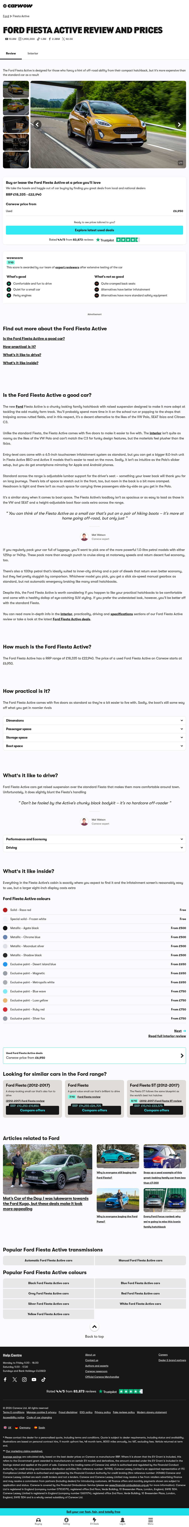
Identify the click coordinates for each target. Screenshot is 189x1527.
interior (155, 433)
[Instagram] (24, 1380)
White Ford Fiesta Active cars (140, 1304)
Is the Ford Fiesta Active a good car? (34, 338)
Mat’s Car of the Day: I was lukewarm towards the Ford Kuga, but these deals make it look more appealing (45, 1203)
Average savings (12, 1456)
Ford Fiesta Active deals (71, 619)
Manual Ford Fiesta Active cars (140, 1260)
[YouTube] (34, 1380)
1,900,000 (28, 38)
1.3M (43, 38)
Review (11, 53)
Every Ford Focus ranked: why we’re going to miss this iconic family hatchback (162, 1221)
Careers (163, 1354)
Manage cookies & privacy (41, 1412)
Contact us (91, 1360)
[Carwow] (17, 6)
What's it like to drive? (22, 355)
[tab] (11, 53)
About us (90, 1354)
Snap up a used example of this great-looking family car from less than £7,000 (165, 1177)
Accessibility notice (13, 1417)
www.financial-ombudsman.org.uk (129, 1485)
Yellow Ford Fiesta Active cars (48, 1314)
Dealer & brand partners (172, 1360)
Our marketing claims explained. (24, 1451)
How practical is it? (19, 347)
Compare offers (32, 1110)
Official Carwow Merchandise (102, 1376)
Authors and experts (96, 1365)
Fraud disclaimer (68, 1412)
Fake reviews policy (124, 1412)
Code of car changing (39, 1417)
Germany (24, 1427)
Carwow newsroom (96, 1371)
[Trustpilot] (116, 240)
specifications (122, 614)
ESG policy (86, 1412)
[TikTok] (43, 1380)
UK (9, 1427)
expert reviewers (67, 267)
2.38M (56, 38)
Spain (42, 1427)
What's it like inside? (20, 363)
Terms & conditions (13, 1412)
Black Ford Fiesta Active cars (48, 1283)
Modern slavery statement (152, 1412)
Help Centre (12, 1355)
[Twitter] (15, 1380)
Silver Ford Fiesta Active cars (48, 1304)
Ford (6, 16)
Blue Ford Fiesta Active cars (140, 1283)
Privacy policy (103, 1412)
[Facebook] (5, 1380)
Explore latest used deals (94, 230)
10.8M (12, 38)
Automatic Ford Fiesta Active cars (48, 1260)
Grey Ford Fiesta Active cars (48, 1293)
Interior (33, 53)
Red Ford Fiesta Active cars (140, 1293)
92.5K (69, 38)
